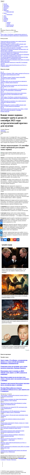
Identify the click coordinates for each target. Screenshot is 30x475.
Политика (5, 5)
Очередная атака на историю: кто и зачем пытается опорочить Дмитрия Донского (13, 42)
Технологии (9, 14)
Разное (5, 21)
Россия (5, 4)
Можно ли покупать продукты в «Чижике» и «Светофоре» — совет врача (12, 439)
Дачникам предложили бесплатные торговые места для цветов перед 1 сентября (15, 384)
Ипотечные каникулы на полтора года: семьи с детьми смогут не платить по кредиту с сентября (14, 47)
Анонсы (8, 22)
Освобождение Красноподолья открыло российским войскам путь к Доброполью (14, 451)
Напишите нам (22, 458)
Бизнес (5, 9)
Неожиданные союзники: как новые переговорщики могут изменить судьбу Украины (14, 400)
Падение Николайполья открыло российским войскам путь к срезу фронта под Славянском (14, 52)
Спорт (5, 17)
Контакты (13, 459)
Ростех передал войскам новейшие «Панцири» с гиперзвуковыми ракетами (13, 435)
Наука (4, 13)
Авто (4, 15)
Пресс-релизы (9, 26)
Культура (5, 19)
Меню (2, 1)
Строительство (10, 25)
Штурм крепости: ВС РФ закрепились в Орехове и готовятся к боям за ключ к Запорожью (13, 411)
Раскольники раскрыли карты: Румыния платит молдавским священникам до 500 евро (12, 431)
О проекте (3, 459)
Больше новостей (5, 111)
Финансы (5, 7)
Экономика (6, 6)
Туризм (8, 23)
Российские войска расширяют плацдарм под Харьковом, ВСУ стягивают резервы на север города (15, 55)
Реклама (8, 459)
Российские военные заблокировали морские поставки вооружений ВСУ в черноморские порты (14, 57)
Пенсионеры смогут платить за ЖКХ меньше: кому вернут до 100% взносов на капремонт (13, 44)
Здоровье (5, 18)
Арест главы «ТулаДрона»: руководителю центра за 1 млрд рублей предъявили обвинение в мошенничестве (14, 35)
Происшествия (10, 11)
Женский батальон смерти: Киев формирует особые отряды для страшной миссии (13, 404)
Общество (6, 10)
